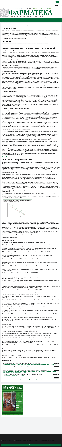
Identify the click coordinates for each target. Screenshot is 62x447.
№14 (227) (5, 22)
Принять (31, 444)
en (60, 1)
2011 (1, 22)
